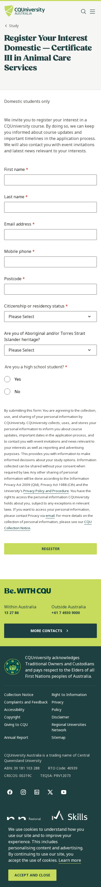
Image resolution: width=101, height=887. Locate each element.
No (17, 391)
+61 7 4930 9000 (66, 612)
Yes (18, 379)
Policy (56, 709)
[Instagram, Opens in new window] (23, 792)
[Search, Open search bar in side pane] (83, 11)
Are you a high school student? (36, 367)
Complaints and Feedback (26, 702)
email (50, 515)
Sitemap (59, 737)
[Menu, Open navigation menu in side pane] (92, 11)
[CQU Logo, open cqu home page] (24, 11)
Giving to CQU (16, 724)
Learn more (70, 860)
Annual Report (16, 737)
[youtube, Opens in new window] (63, 792)
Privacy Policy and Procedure (46, 490)
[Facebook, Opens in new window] (10, 792)
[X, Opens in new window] (50, 792)
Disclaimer (60, 717)
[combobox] (21, 316)
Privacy (57, 702)
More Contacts (46, 630)
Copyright (12, 717)
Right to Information (69, 694)
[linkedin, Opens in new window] (36, 792)
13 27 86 (11, 612)
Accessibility (14, 709)
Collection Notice (18, 694)
